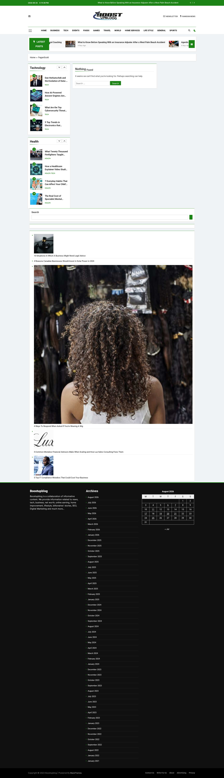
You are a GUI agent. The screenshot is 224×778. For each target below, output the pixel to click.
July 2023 (92, 696)
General (161, 30)
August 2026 (93, 497)
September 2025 (95, 556)
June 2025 (92, 572)
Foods (86, 30)
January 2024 (93, 664)
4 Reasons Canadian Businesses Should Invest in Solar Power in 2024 (64, 261)
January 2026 (93, 535)
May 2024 (92, 642)
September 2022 (95, 745)
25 (153, 518)
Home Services (132, 30)
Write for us (162, 773)
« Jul (167, 529)
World (117, 30)
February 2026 (94, 529)
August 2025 (93, 562)
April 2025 (92, 583)
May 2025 (92, 578)
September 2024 (95, 621)
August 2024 (93, 626)
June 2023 (92, 702)
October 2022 (93, 739)
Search (35, 212)
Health (48, 129)
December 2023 (94, 669)
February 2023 (94, 718)
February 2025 (94, 594)
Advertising (181, 773)
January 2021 (93, 761)
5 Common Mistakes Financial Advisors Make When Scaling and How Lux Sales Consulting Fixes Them (78, 452)
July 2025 (92, 567)
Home (44, 30)
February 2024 (94, 659)
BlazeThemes (76, 773)
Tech (65, 30)
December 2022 (94, 728)
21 (175, 513)
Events (75, 30)
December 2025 (94, 540)
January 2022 (93, 755)
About (171, 773)
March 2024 (93, 653)
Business (55, 30)
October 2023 (93, 680)
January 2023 (93, 723)
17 (146, 513)
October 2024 (93, 615)
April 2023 (92, 712)
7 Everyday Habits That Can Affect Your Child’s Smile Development (56, 184)
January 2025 (93, 599)
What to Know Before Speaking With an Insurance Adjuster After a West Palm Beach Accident (81, 42)
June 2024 (92, 637)
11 (153, 509)
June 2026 (92, 508)
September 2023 (95, 685)
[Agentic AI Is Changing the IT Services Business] (133, 44)
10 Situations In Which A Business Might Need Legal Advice (60, 256)
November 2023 (94, 675)
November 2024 (94, 610)
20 (168, 513)
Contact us (149, 773)
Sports (173, 30)
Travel (107, 30)
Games (96, 30)
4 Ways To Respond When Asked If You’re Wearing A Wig (58, 426)
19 (160, 513)
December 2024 (94, 605)
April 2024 (92, 648)
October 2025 (93, 551)
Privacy (192, 773)
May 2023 (92, 707)
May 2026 (92, 513)
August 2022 (93, 750)
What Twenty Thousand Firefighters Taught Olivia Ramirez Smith (56, 154)
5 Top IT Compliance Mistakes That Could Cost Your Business (61, 477)
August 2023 (93, 691)
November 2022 (94, 734)
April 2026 (92, 519)
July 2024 (92, 632)
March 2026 (93, 524)
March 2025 (93, 589)
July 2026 (92, 502)
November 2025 (94, 546)
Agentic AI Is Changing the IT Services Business (157, 3)
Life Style (148, 30)
